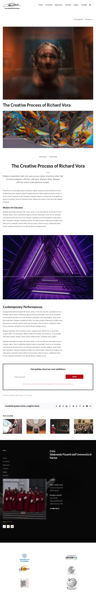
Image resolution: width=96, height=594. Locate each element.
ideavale (6, 395)
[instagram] (8, 526)
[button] (90, 4)
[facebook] (4, 526)
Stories (22, 395)
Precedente (79, 19)
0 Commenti (28, 395)
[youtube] (12, 526)
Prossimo (88, 19)
